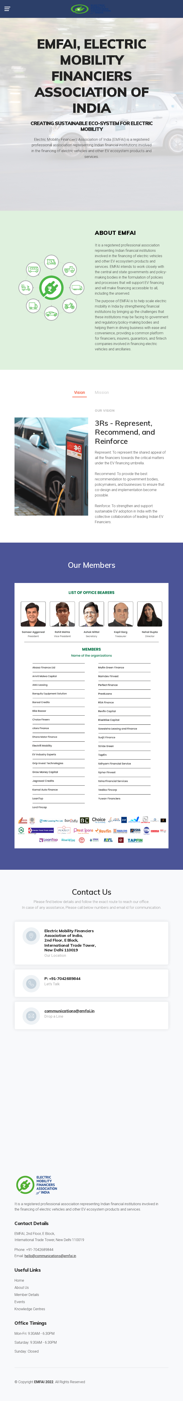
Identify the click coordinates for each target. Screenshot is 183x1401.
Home (19, 1280)
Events (20, 1302)
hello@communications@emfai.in (50, 1256)
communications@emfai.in (69, 1010)
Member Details (27, 1295)
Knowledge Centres (30, 1309)
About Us (22, 1287)
